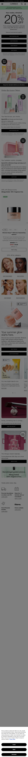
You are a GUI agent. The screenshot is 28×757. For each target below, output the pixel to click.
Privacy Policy (12, 739)
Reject (14, 749)
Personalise (14, 754)
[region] (14, 742)
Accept (14, 744)
